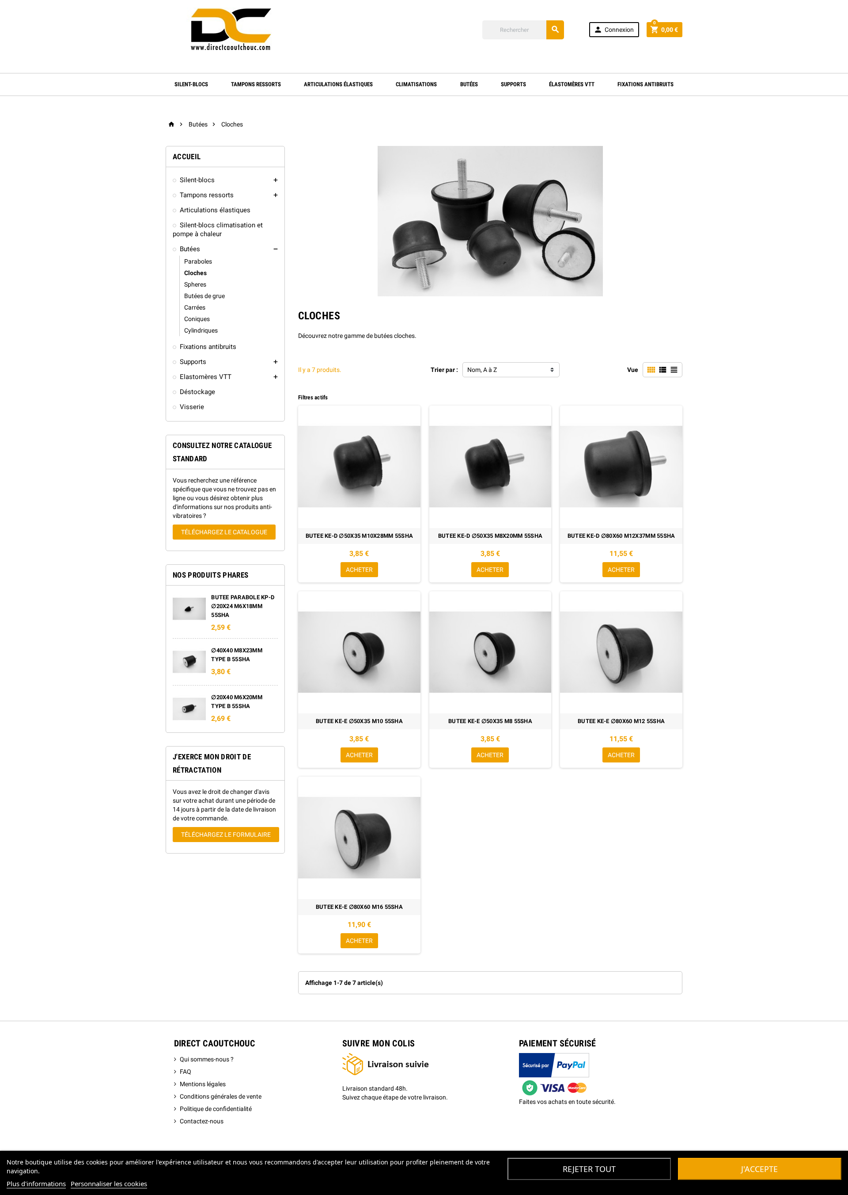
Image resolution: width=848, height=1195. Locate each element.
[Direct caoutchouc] (232, 29)
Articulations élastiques (338, 84)
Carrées (194, 307)
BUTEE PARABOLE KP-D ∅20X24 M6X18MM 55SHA (242, 606)
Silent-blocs (191, 84)
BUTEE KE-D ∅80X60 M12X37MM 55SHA (621, 535)
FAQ (185, 1071)
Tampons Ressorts (256, 84)
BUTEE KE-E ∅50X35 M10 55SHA (359, 721)
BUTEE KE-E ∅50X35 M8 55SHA (490, 721)
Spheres (195, 284)
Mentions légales (203, 1084)
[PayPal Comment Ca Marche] (554, 1074)
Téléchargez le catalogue (224, 532)
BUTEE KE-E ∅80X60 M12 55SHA (621, 721)
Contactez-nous (201, 1121)
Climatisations (416, 84)
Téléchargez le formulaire (226, 834)
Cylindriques (201, 330)
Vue (632, 369)
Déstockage (197, 392)
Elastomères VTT (205, 377)
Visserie (192, 407)
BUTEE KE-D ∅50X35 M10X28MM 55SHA (359, 535)
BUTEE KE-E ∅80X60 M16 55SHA (359, 907)
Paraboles (198, 261)
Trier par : (444, 369)
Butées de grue (204, 295)
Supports (513, 84)
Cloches (195, 272)
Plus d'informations (36, 1183)
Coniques (197, 318)
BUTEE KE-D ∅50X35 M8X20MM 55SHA (490, 535)
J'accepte (759, 1169)
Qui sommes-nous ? (207, 1059)
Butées (469, 84)
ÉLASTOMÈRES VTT (571, 84)
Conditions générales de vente (220, 1096)
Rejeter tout (589, 1169)
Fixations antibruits (645, 84)
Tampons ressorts (207, 195)
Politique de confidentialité (216, 1108)
